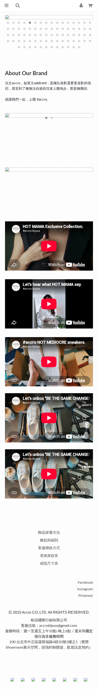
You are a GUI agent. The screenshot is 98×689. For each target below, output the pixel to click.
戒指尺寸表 (49, 563)
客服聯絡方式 (49, 548)
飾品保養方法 (49, 532)
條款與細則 (49, 540)
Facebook (85, 582)
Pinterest (85, 596)
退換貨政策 (49, 556)
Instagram (85, 589)
